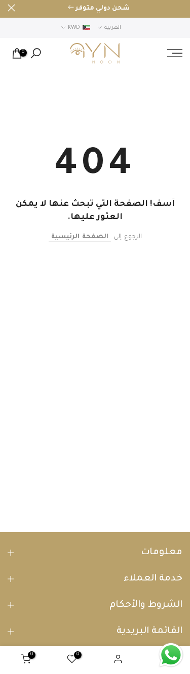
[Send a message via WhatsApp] (171, 655)
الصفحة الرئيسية (79, 237)
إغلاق (11, 8)
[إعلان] (98, 9)
